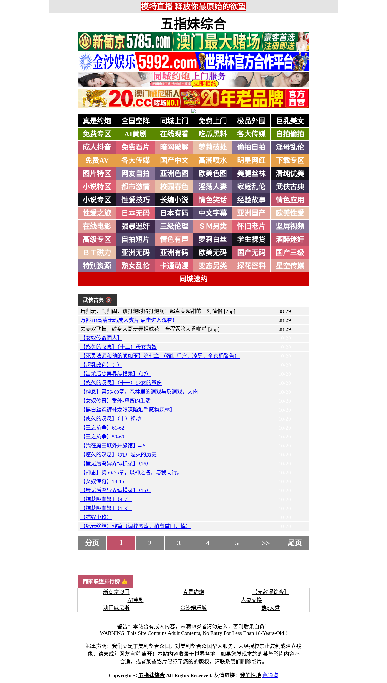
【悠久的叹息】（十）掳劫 (110, 419)
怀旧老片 (251, 226)
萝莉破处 (213, 147)
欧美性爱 (290, 213)
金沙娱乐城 (193, 608)
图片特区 (97, 174)
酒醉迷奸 (290, 239)
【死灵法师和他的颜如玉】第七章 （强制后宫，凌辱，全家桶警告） (160, 356)
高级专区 (97, 239)
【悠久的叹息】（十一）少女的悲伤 (121, 383)
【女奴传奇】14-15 (102, 481)
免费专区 (97, 134)
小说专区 (97, 200)
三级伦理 (174, 226)
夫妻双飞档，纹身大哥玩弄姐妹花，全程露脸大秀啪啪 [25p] (150, 329)
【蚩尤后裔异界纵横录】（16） (115, 463)
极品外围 (251, 121)
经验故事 (251, 200)
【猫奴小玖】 (96, 517)
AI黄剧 (135, 134)
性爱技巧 (135, 200)
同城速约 (193, 279)
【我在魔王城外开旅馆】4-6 (112, 445)
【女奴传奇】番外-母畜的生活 (115, 401)
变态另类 (213, 266)
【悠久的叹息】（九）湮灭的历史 (118, 454)
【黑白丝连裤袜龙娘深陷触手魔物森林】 (127, 410)
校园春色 (174, 187)
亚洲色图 (174, 174)
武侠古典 (290, 187)
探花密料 (251, 266)
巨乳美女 (290, 121)
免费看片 (135, 147)
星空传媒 (290, 266)
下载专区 (290, 160)
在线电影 (97, 226)
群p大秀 (270, 608)
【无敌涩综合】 (270, 592)
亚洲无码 (135, 253)
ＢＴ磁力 (97, 253)
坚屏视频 (290, 226)
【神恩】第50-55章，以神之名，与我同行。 (131, 472)
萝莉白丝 (213, 239)
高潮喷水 (213, 160)
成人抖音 (97, 147)
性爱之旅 (97, 213)
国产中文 (174, 160)
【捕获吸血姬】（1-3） (106, 508)
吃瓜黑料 (213, 134)
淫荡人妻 (213, 187)
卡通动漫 (174, 266)
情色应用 (290, 200)
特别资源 (97, 266)
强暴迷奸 (135, 226)
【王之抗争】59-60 (102, 437)
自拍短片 (135, 239)
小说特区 (97, 187)
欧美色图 (213, 174)
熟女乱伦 (135, 266)
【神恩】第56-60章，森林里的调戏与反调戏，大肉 (139, 392)
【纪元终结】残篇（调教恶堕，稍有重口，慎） (135, 526)
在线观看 (174, 134)
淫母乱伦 (290, 147)
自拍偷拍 (290, 134)
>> (266, 543)
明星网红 (251, 160)
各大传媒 (251, 134)
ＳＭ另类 (213, 226)
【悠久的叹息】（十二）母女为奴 (118, 347)
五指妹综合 (193, 24)
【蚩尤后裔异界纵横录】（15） (115, 490)
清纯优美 (290, 174)
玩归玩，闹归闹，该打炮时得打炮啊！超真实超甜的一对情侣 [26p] (157, 311)
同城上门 (174, 121)
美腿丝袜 (251, 174)
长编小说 (174, 200)
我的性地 (250, 675)
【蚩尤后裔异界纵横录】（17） (115, 374)
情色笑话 (213, 200)
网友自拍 (135, 174)
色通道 (270, 675)
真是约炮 (97, 121)
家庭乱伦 (251, 187)
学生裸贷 (251, 239)
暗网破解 (174, 147)
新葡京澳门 (116, 592)
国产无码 (251, 253)
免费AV (97, 160)
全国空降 (135, 121)
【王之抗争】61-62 (102, 428)
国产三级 (290, 253)
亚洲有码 (174, 253)
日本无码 (135, 213)
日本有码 (174, 213)
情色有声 (174, 239)
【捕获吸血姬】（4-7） (106, 499)
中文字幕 (213, 213)
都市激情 (135, 187)
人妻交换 (251, 600)
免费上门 (213, 121)
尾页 (295, 543)
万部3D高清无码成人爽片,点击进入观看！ (128, 320)
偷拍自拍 (251, 147)
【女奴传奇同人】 (101, 338)
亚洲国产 (251, 213)
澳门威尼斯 (116, 608)
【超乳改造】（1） (101, 365)
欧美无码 (213, 253)
